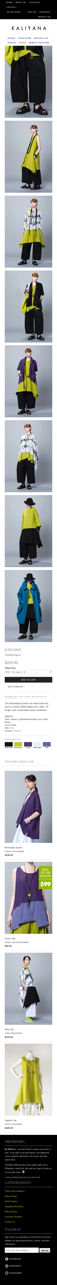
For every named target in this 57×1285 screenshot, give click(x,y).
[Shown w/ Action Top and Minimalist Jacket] (28, 307)
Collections (24, 38)
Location (34, 2)
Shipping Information (14, 1206)
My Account (14, 12)
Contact (11, 7)
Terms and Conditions (15, 1191)
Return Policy (39, 697)
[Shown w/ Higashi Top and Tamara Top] (28, 531)
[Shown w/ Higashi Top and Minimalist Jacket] (28, 382)
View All (12, 43)
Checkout (45, 12)
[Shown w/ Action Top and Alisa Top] (28, 456)
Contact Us (10, 1222)
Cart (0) (32, 12)
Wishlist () (44, 17)
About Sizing (10, 1196)
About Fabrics (11, 1201)
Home (9, 2)
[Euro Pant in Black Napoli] (28, 82)
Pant (12, 728)
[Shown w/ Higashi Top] (28, 157)
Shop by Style (41, 38)
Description (11, 697)
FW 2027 (11, 38)
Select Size (10, 668)
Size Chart (24, 697)
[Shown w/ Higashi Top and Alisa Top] (28, 232)
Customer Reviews (13, 1217)
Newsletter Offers (39, 43)
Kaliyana (17, 731)
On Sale (22, 43)
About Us (21, 2)
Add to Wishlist (15, 687)
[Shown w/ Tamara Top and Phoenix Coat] (28, 606)
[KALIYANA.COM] (28, 28)
